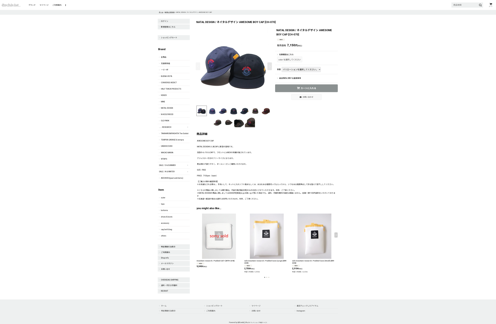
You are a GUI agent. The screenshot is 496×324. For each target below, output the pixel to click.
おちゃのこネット (244, 322)
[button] (65, 5)
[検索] (480, 5)
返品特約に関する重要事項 (290, 78)
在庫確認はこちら (286, 54)
